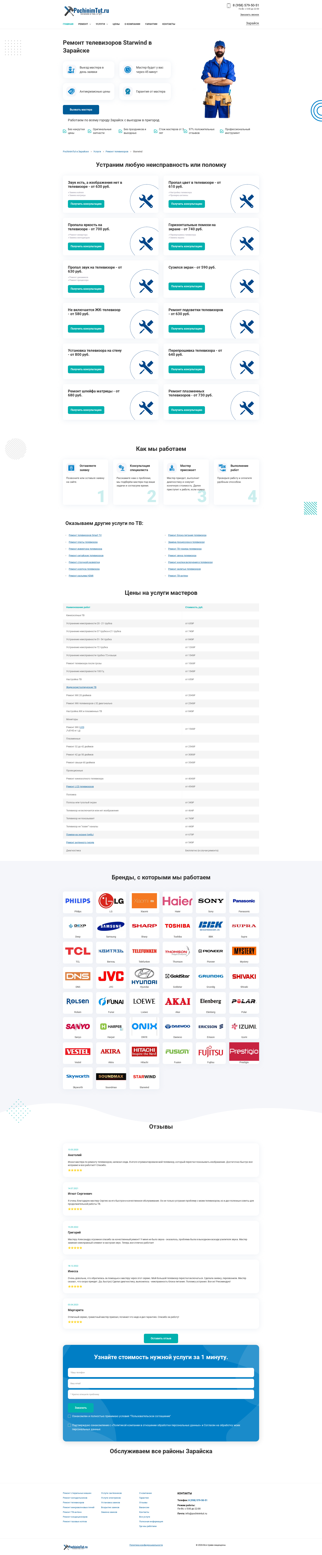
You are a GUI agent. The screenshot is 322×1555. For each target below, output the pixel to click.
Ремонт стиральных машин (77, 1493)
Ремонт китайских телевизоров (86, 555)
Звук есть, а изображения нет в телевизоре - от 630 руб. (95, 185)
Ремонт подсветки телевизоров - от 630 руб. (196, 312)
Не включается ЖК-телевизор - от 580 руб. (94, 312)
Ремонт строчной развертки (84, 562)
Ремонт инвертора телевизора (85, 548)
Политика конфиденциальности (146, 1545)
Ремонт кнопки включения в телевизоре (190, 562)
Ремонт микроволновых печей (78, 1507)
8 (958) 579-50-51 (246, 5)
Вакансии (144, 1507)
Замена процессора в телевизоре (186, 542)
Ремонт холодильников (75, 1498)
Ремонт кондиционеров (75, 1517)
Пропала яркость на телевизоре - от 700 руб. (89, 227)
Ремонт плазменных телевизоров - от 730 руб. (191, 393)
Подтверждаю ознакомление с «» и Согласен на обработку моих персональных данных (156, 1427)
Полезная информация (151, 1521)
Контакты (144, 1512)
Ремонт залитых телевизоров (184, 569)
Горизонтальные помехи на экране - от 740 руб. (192, 227)
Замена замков (109, 1512)
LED (82, 727)
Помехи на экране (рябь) (80, 834)
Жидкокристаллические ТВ (81, 687)
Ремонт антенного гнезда (80, 842)
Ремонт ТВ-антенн (178, 575)
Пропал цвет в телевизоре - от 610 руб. (195, 185)
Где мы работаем (148, 1526)
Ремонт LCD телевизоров (80, 786)
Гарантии (144, 1498)
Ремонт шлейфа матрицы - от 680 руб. (94, 393)
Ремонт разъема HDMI (81, 575)
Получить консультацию (86, 203)
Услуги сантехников (111, 1493)
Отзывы (143, 1502)
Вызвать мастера (81, 109)
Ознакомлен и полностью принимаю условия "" (121, 1416)
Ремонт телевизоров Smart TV (85, 535)
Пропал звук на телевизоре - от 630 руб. (95, 269)
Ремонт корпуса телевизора (84, 569)
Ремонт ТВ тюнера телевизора (185, 548)
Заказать (81, 1407)
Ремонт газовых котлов (75, 1521)
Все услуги (144, 1517)
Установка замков (110, 1502)
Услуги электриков (111, 1498)
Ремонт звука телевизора (182, 555)
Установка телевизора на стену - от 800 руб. (95, 353)
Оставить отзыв (161, 1338)
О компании (145, 1493)
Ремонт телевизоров (73, 1502)
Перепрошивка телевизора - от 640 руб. (195, 353)
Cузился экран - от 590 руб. (192, 267)
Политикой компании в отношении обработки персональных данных (156, 1425)
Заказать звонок (249, 14)
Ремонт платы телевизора (83, 542)
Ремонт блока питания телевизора (187, 535)
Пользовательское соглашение (150, 1416)
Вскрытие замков (110, 1507)
